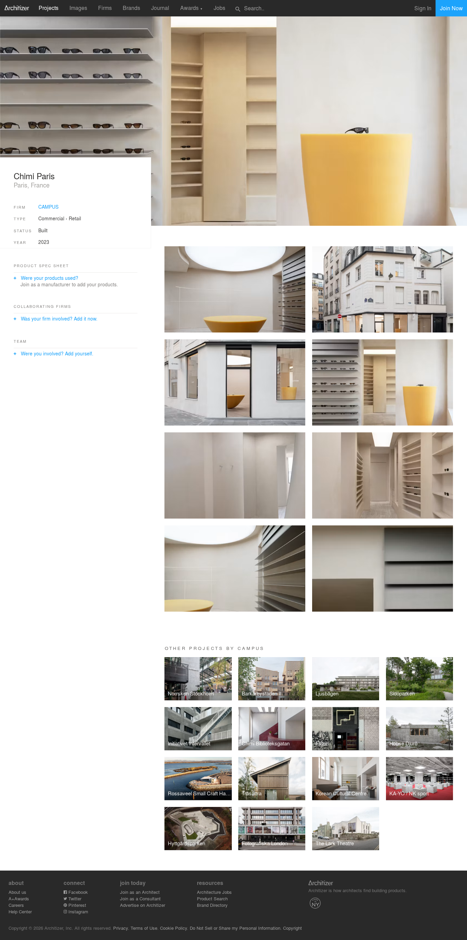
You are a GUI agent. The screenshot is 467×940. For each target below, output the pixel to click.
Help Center (20, 911)
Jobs (219, 8)
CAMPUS (48, 206)
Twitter (74, 898)
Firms (105, 8)
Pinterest (76, 905)
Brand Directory (212, 905)
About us (17, 892)
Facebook (77, 892)
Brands (131, 8)
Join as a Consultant (140, 898)
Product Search (212, 898)
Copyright (292, 928)
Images (78, 8)
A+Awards (19, 898)
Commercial (51, 218)
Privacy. (121, 928)
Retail (75, 218)
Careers (16, 905)
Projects (48, 8)
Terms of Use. (145, 928)
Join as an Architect (140, 892)
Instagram (77, 911)
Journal (160, 8)
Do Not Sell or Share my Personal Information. (236, 928)
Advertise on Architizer (142, 905)
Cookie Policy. (174, 928)
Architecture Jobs (214, 892)
